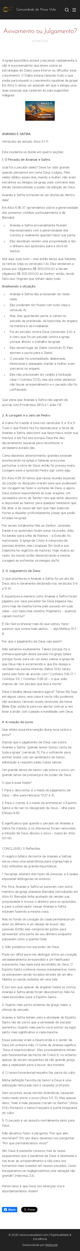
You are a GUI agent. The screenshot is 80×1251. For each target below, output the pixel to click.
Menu (74, 10)
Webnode (51, 1245)
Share (11, 1209)
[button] (66, 10)
